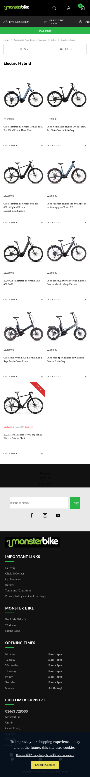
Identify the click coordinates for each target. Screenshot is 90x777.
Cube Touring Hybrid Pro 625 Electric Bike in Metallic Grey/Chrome (66, 283)
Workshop (11, 625)
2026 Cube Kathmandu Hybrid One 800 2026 (21, 283)
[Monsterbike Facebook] (32, 515)
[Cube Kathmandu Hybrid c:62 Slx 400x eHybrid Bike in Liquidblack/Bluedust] (23, 172)
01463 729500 (16, 711)
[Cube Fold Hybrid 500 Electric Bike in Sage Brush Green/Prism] (23, 326)
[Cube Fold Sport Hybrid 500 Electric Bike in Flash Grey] (67, 326)
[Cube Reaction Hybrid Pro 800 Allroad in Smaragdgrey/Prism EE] (67, 172)
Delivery (10, 567)
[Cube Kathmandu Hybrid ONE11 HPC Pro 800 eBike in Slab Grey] (67, 95)
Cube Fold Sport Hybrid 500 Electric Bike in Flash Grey (65, 360)
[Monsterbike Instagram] (45, 515)
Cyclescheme (13, 579)
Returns (9, 584)
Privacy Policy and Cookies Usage (25, 596)
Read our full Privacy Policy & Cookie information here (45, 755)
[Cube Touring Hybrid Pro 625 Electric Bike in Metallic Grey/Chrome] (67, 249)
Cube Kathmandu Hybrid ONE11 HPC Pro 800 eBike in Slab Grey (66, 129)
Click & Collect (14, 573)
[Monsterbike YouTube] (58, 515)
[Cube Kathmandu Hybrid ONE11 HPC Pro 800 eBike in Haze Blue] (23, 95)
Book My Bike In (15, 619)
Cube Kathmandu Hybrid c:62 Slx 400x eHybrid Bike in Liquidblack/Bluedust (20, 207)
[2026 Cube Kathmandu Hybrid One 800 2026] (23, 249)
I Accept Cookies (45, 764)
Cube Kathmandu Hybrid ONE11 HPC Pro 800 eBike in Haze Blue (23, 129)
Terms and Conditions (18, 590)
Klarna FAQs (12, 630)
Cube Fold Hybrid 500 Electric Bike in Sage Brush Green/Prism (23, 360)
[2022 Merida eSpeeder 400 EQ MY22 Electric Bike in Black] (23, 403)
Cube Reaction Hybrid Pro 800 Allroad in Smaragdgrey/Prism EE (66, 206)
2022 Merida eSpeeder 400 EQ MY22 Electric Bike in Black (22, 437)
